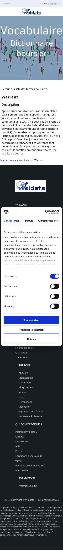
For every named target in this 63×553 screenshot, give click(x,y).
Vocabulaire (25, 160)
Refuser (31, 339)
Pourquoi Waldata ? (26, 431)
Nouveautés (22, 441)
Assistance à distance (30, 416)
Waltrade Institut (28, 485)
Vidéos (22, 392)
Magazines (25, 406)
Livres (22, 397)
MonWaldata (26, 377)
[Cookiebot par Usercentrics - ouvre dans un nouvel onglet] (45, 212)
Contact (19, 436)
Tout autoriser (31, 320)
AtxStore (23, 372)
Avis (17, 446)
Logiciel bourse (8, 160)
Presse (19, 451)
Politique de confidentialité (30, 465)
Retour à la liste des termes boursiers (24, 89)
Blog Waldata (26, 387)
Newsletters (25, 401)
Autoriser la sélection (32, 329)
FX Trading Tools (24, 347)
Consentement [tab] (12, 220)
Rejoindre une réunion (31, 411)
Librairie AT (25, 382)
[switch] (54, 286)
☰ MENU (6, 3)
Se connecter (53, 3)
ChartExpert (21, 352)
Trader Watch (22, 357)
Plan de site (21, 470)
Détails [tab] (29, 220)
